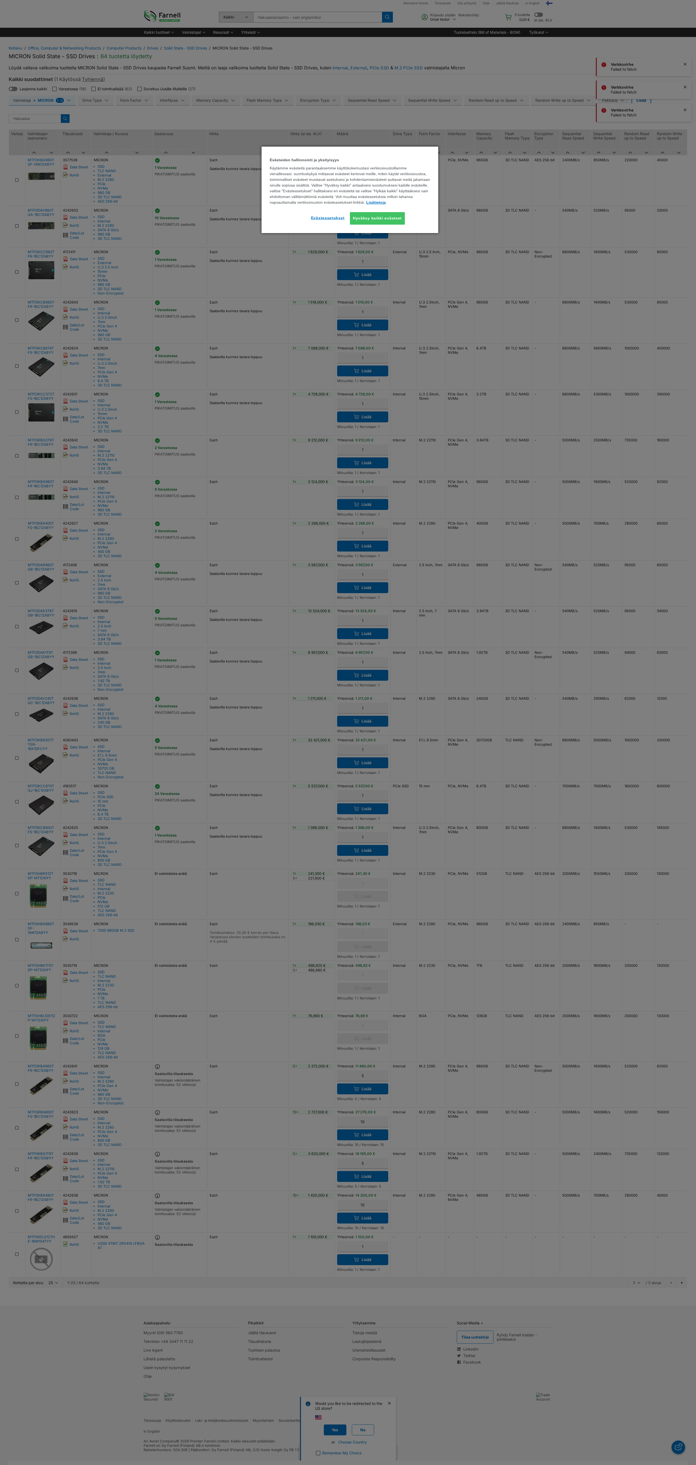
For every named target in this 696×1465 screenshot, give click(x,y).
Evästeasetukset (328, 218)
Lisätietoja (376, 202)
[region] (350, 190)
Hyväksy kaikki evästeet (377, 218)
